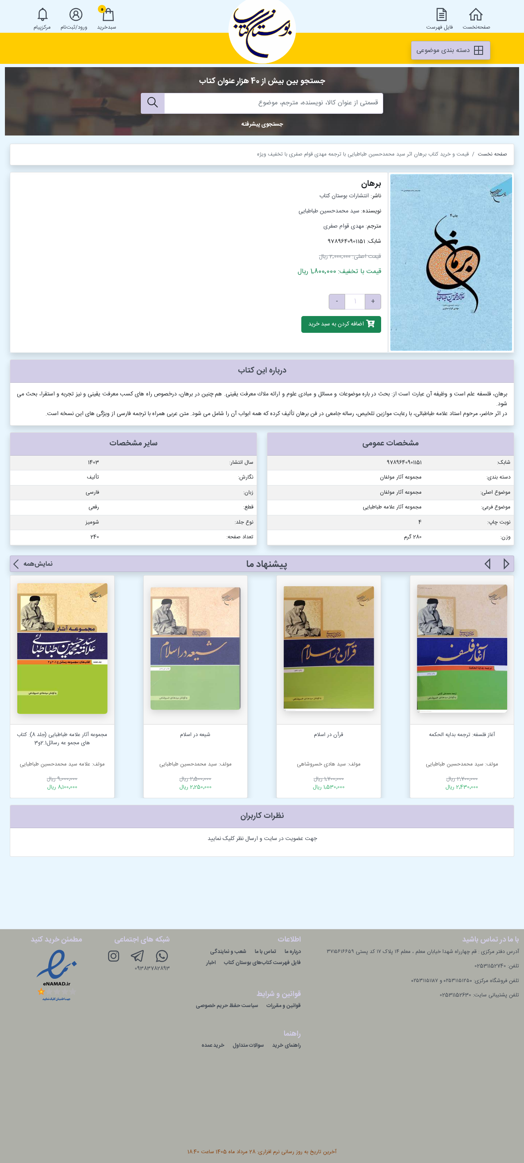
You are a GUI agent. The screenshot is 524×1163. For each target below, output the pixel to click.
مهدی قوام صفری (343, 226)
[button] (506, 568)
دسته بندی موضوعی (444, 50)
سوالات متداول (248, 1045)
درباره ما (293, 951)
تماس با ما (265, 951)
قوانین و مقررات (284, 1005)
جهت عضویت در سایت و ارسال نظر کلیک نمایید (262, 839)
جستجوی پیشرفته (262, 124)
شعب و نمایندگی (228, 951)
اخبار (211, 962)
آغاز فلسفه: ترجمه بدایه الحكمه (462, 734)
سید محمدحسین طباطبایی (328, 211)
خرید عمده (212, 1045)
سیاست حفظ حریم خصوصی (227, 1005)
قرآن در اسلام (328, 734)
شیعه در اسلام (195, 734)
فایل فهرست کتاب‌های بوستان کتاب (262, 962)
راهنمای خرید (286, 1045)
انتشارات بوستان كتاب (344, 196)
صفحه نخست (492, 154)
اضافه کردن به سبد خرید (337, 325)
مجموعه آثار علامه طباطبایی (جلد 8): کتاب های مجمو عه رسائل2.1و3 (62, 738)
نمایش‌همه (37, 564)
